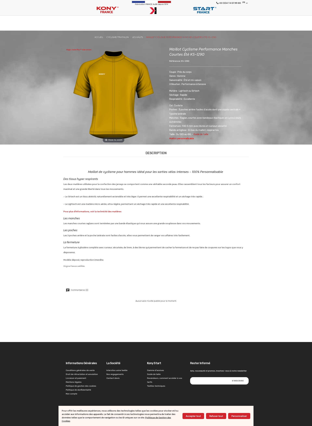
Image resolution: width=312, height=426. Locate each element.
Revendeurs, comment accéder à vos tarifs (164, 380)
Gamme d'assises (155, 370)
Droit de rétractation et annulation (82, 374)
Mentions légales (74, 382)
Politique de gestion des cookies (81, 386)
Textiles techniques (156, 386)
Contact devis (113, 378)
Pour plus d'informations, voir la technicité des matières (92, 211)
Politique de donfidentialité (78, 390)
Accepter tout (193, 416)
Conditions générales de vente (80, 370)
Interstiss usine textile (116, 370)
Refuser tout (216, 416)
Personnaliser (239, 416)
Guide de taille (201, 134)
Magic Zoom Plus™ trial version (78, 50)
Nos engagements (115, 374)
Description (156, 153)
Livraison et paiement (76, 378)
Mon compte (71, 394)
